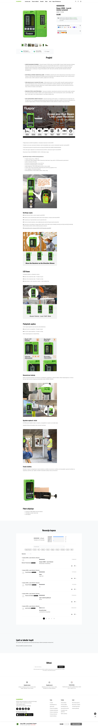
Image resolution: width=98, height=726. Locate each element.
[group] (35, 23)
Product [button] (57, 549)
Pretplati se (61, 666)
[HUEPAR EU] (18, 1)
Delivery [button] (43, 549)
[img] (42, 559)
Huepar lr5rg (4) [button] (28, 549)
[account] (78, 1)
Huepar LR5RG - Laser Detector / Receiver (31, 557)
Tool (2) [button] (34, 549)
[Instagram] (20, 709)
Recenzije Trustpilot (76, 704)
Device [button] (48, 549)
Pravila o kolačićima (54, 712)
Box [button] (39, 549)
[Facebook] (17, 709)
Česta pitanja (63, 702)
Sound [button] (67, 549)
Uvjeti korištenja (53, 716)
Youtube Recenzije (76, 706)
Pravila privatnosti (53, 714)
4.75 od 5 (42, 538)
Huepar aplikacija (75, 708)
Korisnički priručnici (65, 708)
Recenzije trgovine (76, 702)
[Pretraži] (75, 1)
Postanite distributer (54, 710)
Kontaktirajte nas (53, 704)
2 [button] (46, 618)
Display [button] (52, 549)
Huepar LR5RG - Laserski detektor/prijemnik (28, 723)
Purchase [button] (62, 549)
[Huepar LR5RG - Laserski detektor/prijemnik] (17, 724)
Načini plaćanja (64, 713)
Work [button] (72, 549)
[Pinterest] (28, 709)
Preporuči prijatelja (54, 708)
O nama (51, 702)
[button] (58, 12)
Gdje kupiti (52, 706)
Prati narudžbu (64, 704)
